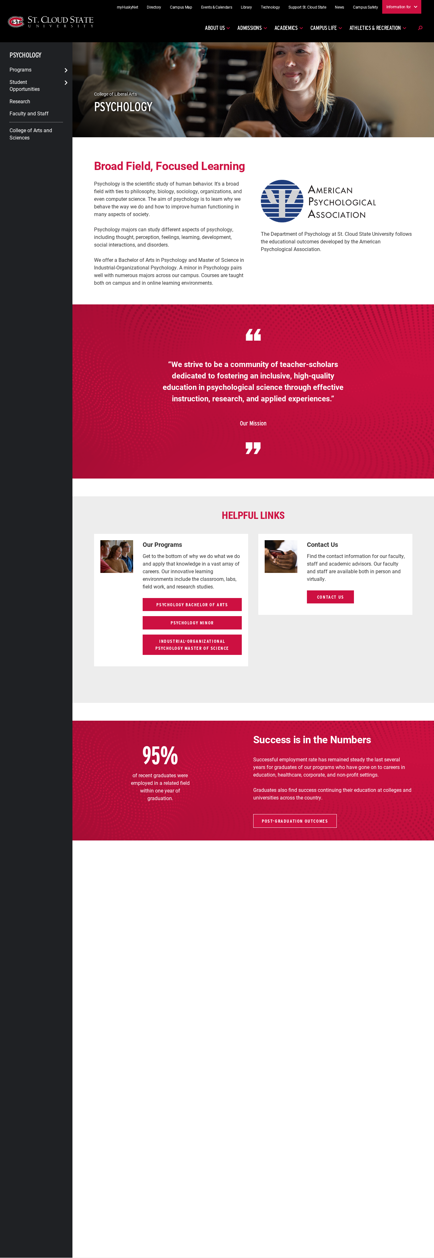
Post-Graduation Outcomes (295, 821)
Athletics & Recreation (375, 27)
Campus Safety (365, 7)
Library (246, 7)
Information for (398, 6)
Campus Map (181, 7)
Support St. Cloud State (307, 7)
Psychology (26, 54)
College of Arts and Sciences (31, 133)
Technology (270, 7)
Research (20, 101)
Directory (154, 7)
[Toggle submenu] (66, 70)
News (339, 7)
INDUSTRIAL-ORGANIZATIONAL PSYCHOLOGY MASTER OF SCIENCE (192, 644)
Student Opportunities (25, 85)
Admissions (249, 27)
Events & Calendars (216, 7)
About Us (215, 27)
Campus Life (323, 27)
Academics (286, 27)
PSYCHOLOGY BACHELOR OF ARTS (192, 604)
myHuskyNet (127, 7)
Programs (20, 69)
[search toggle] (420, 28)
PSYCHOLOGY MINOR (192, 622)
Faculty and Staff (29, 113)
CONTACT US (330, 597)
